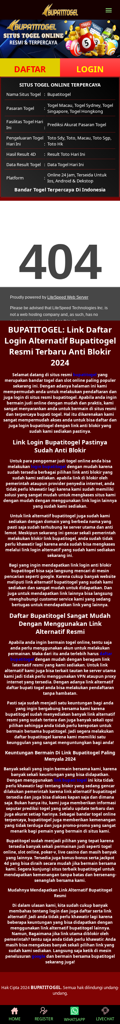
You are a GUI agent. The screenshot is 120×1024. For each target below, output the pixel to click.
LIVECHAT (105, 1019)
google (38, 956)
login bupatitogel (48, 466)
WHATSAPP (74, 1019)
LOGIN (90, 69)
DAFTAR (30, 69)
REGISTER (44, 1019)
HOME (15, 1019)
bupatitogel (85, 375)
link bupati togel (70, 780)
